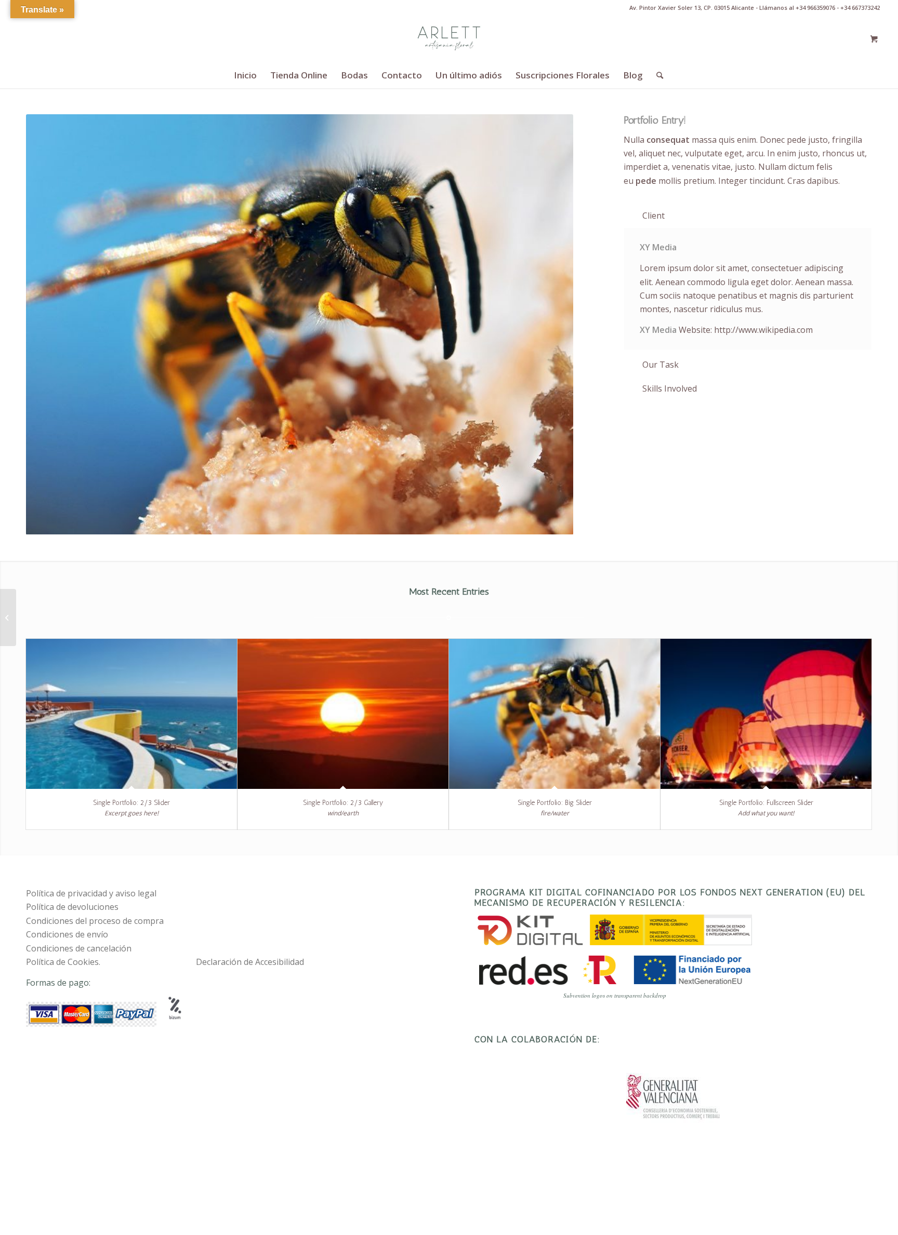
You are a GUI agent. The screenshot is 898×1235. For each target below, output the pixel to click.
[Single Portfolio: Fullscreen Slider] (766, 714)
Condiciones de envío (67, 934)
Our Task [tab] (660, 364)
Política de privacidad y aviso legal (91, 893)
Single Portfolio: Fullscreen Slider (766, 803)
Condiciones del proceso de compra (95, 921)
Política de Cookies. (63, 962)
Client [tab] (653, 215)
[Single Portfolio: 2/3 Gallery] (342, 714)
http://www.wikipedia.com (763, 329)
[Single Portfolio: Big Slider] (554, 714)
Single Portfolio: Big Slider (555, 803)
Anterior (49, 324)
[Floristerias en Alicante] (449, 39)
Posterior (549, 324)
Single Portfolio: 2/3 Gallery (343, 803)
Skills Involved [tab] (669, 388)
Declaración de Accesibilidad (250, 962)
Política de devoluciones (72, 906)
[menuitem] (245, 75)
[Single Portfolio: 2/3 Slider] (131, 714)
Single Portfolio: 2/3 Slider (131, 803)
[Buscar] (656, 75)
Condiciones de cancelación (78, 948)
